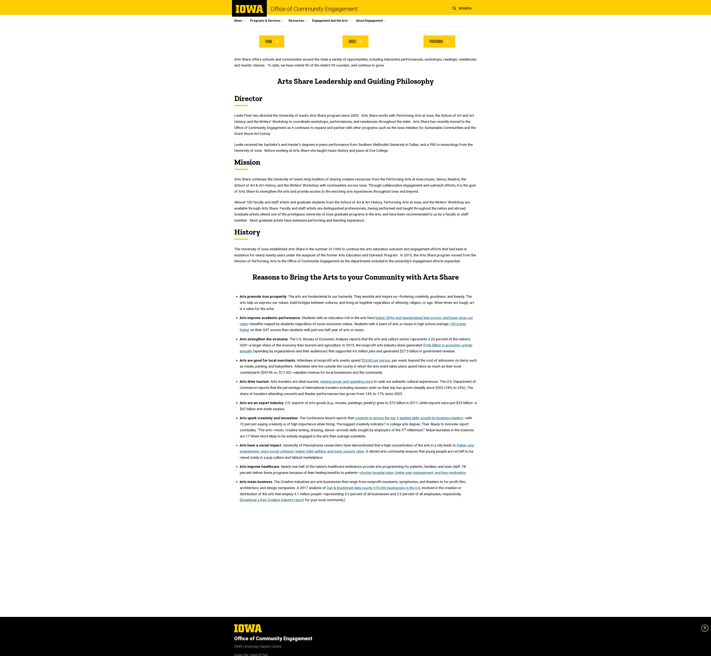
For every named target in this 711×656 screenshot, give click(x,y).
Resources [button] (296, 20)
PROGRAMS (437, 41)
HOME (269, 41)
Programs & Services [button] (265, 20)
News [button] (238, 20)
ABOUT (353, 41)
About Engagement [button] (369, 20)
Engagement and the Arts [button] (330, 20)
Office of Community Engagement (314, 9)
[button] (462, 8)
